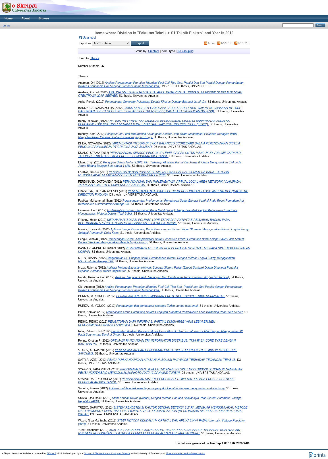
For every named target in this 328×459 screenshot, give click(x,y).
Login (6, 25)
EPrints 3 (51, 453)
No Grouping (185, 51)
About (25, 18)
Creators (153, 51)
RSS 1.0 (226, 43)
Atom (211, 43)
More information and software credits (185, 453)
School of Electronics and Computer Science (107, 453)
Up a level (89, 37)
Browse (44, 18)
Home (8, 18)
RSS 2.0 (243, 43)
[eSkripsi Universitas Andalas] (24, 14)
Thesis (94, 58)
